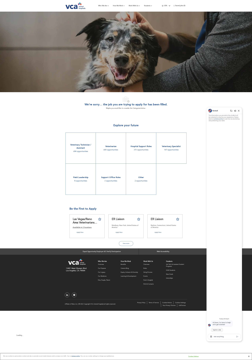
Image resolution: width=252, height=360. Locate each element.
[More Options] (211, 336)
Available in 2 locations (82, 228)
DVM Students (170, 270)
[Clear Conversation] (231, 110)
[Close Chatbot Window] (238, 110)
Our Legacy (101, 272)
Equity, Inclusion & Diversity (129, 272)
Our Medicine (102, 276)
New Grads (169, 274)
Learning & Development (128, 276)
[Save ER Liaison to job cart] (138, 219)
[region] (224, 223)
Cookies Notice (167, 302)
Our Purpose (102, 268)
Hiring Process (147, 272)
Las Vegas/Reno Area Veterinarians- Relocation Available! (84, 221)
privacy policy (218, 119)
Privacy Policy (141, 302)
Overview (101, 264)
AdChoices (182, 305)
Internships (169, 278)
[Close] (249, 356)
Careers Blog (125, 268)
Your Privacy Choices (169, 305)
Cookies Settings (180, 302)
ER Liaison (118, 219)
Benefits (123, 264)
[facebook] (67, 295)
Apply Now (80, 232)
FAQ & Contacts (148, 284)
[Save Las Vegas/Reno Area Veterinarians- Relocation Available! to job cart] (99, 219)
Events (145, 276)
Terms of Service (154, 302)
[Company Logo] (75, 5)
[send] (237, 336)
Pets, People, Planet (104, 280)
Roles (145, 268)
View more (126, 243)
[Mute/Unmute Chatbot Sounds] (235, 110)
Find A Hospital (148, 280)
